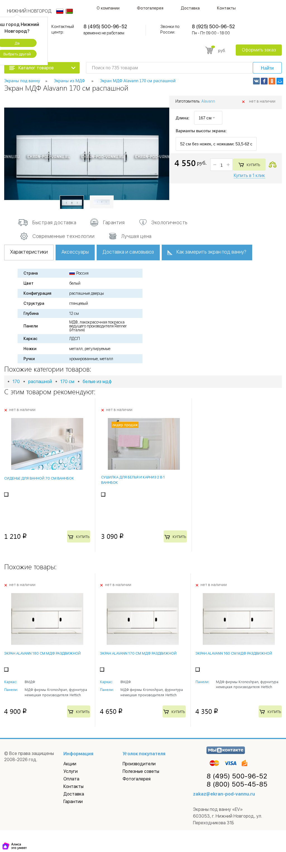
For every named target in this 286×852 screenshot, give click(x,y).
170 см (67, 381)
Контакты (226, 8)
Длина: (182, 118)
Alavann (208, 101)
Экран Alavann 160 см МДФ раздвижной (234, 653)
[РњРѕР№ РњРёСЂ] (280, 81)
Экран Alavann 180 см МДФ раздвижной (42, 653)
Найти (267, 68)
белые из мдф (97, 381)
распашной (40, 381)
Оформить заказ (259, 50)
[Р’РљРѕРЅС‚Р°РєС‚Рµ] (256, 81)
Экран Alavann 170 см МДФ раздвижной (138, 653)
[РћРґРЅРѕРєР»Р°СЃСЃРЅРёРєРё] (272, 81)
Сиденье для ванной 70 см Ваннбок (39, 478)
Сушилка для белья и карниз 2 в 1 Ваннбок (133, 479)
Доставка (190, 8)
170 (16, 381)
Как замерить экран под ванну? (211, 252)
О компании (108, 8)
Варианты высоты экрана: (201, 131)
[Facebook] (264, 81)
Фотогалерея (150, 8)
